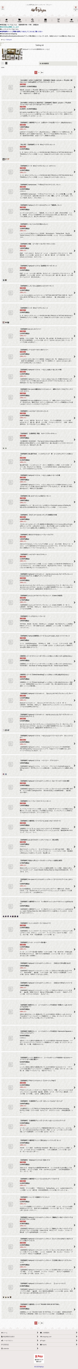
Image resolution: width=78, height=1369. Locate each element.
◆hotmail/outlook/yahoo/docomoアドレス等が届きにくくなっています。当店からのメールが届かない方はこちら (37, 36)
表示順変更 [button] (45, 63)
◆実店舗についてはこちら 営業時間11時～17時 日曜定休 (19, 25)
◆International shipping (8, 34)
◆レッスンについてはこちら (9, 29)
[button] (3, 8)
